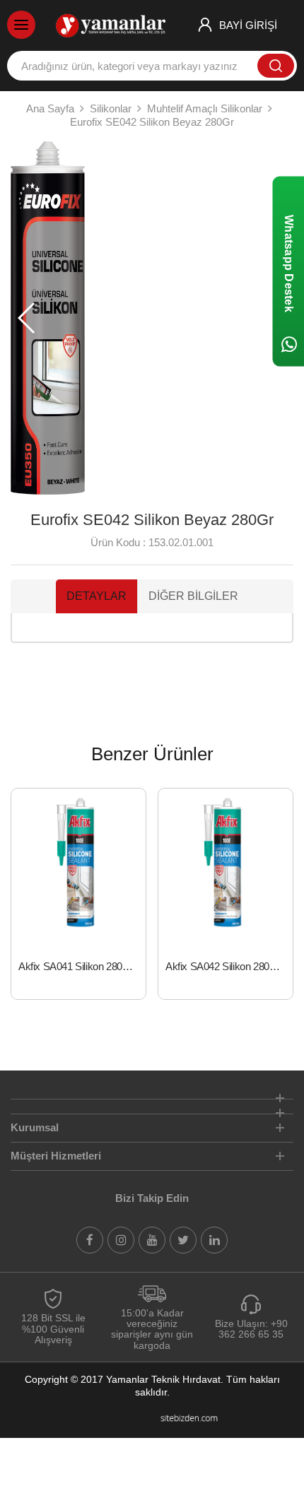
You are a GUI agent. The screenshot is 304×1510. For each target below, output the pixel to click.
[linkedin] (214, 1240)
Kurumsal (35, 1127)
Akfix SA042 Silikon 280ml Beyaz (229, 966)
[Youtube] (152, 1240)
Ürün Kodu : (118, 542)
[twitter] (183, 1240)
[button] (27, 318)
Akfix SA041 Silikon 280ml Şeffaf (82, 966)
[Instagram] (120, 1240)
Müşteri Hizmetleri (56, 1156)
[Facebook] (89, 1240)
